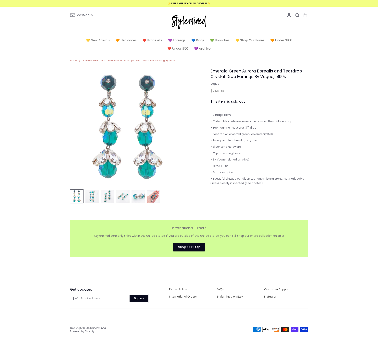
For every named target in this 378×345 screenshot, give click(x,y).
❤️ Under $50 (177, 48)
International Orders (183, 297)
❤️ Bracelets (152, 40)
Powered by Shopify (82, 331)
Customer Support (277, 289)
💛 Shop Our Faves (249, 40)
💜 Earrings (176, 40)
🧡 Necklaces (126, 40)
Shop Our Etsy (189, 247)
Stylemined (99, 328)
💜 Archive (202, 48)
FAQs (220, 289)
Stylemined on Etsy (230, 297)
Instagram (271, 297)
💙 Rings (197, 40)
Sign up (139, 298)
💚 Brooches (220, 40)
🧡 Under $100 (281, 40)
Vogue (214, 84)
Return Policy (178, 289)
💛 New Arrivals (98, 40)
